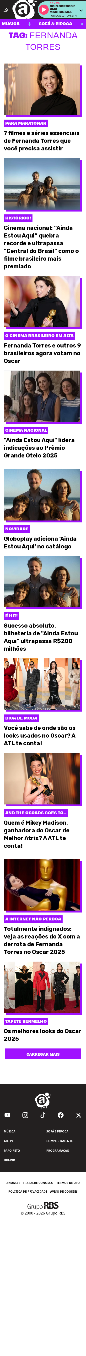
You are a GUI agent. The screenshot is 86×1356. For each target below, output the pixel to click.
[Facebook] (61, 1115)
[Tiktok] (43, 1115)
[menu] (5, 10)
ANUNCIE (13, 1183)
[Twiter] (78, 1115)
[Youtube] (7, 1115)
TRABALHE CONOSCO (38, 1183)
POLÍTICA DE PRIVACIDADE (27, 1191)
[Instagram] (25, 1115)
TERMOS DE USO (68, 1183)
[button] (44, 10)
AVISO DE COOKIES (64, 1192)
